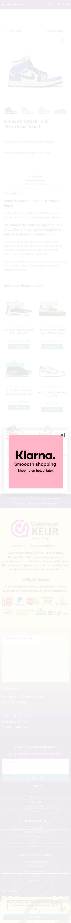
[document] (35, 461)
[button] (62, 435)
